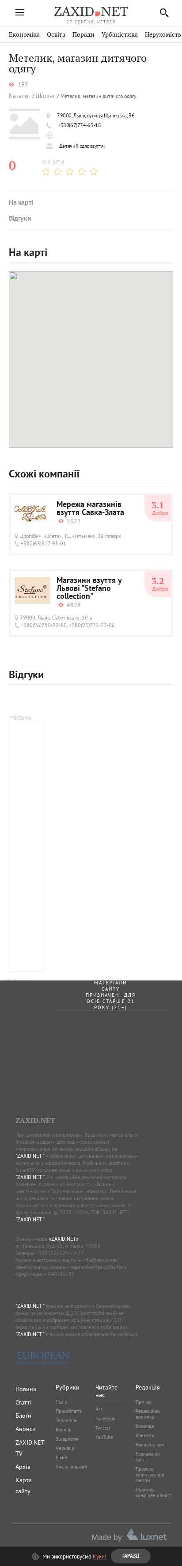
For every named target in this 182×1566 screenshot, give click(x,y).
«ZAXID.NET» (64, 1239)
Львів (61, 1402)
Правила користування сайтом (150, 1474)
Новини (26, 1389)
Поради (83, 34)
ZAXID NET (91, 11)
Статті (23, 1402)
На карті (21, 203)
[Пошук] (162, 12)
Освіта (56, 34)
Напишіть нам (150, 1445)
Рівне (61, 1457)
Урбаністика (120, 34)
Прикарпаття (69, 1411)
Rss (99, 1409)
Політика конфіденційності (154, 1492)
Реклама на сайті (147, 1457)
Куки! (99, 1556)
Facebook (105, 1419)
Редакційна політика (147, 1414)
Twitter (102, 1428)
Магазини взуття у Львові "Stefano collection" (89, 589)
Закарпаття (67, 1439)
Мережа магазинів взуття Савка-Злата (90, 509)
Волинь (63, 1430)
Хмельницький (71, 1467)
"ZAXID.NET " (29, 1156)
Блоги (23, 1416)
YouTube (104, 1437)
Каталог (19, 96)
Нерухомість (163, 34)
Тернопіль (66, 1420)
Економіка (24, 34)
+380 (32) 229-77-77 (60, 1253)
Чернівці (65, 1448)
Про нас (144, 1402)
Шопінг (45, 96)
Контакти (145, 1435)
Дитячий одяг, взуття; (82, 146)
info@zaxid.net (99, 1260)
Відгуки (20, 218)
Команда (145, 1426)
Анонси (25, 1429)
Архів (22, 1467)
